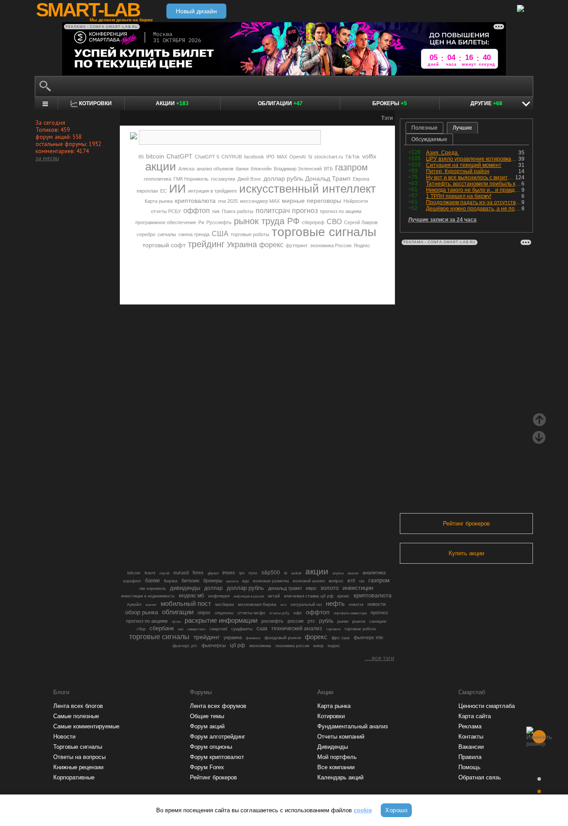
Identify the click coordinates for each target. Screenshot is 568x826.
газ (361, 581)
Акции (172, 103)
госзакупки (223, 179)
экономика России (330, 245)
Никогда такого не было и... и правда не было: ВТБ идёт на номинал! (473, 190)
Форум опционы (211, 746)
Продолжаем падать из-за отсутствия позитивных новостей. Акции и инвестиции (473, 202)
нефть (335, 603)
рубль (326, 621)
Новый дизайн (196, 11)
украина (233, 637)
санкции (378, 621)
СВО (334, 221)
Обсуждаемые (429, 139)
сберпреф (313, 222)
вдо (245, 581)
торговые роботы (250, 234)
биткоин (190, 580)
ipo (242, 573)
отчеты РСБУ (166, 211)
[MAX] (242, 273)
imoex (228, 572)
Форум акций (207, 726)
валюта (232, 581)
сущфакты (241, 628)
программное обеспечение (165, 222)
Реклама (469, 726)
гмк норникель (152, 588)
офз (297, 612)
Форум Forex (207, 767)
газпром (351, 167)
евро (311, 588)
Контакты (470, 736)
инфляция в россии (248, 596)
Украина (242, 244)
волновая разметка (271, 581)
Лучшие (462, 128)
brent (150, 572)
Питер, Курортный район (457, 171)
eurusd (181, 572)
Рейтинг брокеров (466, 523)
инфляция (218, 595)
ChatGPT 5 (207, 156)
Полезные (424, 128)
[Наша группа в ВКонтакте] (272, 273)
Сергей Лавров (361, 222)
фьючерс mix (368, 637)
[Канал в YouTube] (303, 273)
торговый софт (163, 245)
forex (198, 572)
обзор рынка (141, 612)
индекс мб (191, 595)
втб (351, 580)
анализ (353, 573)
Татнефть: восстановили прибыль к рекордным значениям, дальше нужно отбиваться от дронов (473, 184)
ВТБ (328, 168)
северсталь (196, 629)
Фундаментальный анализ (352, 726)
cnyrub (164, 573)
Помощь (469, 767)
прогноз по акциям (341, 211)
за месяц (47, 158)
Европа (361, 179)
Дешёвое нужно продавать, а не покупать (473, 209)
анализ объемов (215, 168)
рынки (342, 621)
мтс (283, 604)
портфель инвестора (350, 613)
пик (216, 211)
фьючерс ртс (185, 646)
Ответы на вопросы (79, 757)
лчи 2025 (228, 201)
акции (160, 166)
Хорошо (396, 810)
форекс (271, 245)
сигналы (167, 234)
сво (180, 629)
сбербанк (162, 628)
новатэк (356, 604)
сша (261, 628)
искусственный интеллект (307, 188)
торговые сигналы (324, 232)
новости (376, 604)
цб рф (237, 645)
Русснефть (219, 222)
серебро (146, 234)
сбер (141, 629)
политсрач (273, 210)
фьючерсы (213, 645)
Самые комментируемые (86, 726)
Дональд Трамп (328, 178)
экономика (260, 645)
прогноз (305, 210)
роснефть (272, 621)
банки (242, 168)
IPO (270, 156)
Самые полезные (76, 716)
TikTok (352, 156)
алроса (337, 573)
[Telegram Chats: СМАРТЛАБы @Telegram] (212, 273)
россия (296, 621)
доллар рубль (283, 178)
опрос (204, 612)
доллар (213, 588)
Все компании (336, 767)
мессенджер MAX (260, 201)
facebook (254, 156)
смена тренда (193, 234)
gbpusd (213, 573)
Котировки (331, 716)
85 (141, 156)
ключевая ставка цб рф (308, 595)
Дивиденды (332, 746)
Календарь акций (340, 777)
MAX (282, 156)
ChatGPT (179, 156)
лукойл (134, 604)
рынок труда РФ (267, 221)
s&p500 (270, 572)
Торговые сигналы (77, 746)
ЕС (163, 191)
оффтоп (196, 210)
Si (310, 156)
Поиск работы (237, 211)
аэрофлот (132, 581)
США (220, 233)
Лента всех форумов (218, 706)
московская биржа (257, 604)
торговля (333, 629)
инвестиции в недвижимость (148, 596)
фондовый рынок (282, 637)
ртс (311, 621)
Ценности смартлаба (486, 706)
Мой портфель (337, 757)
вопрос (336, 580)
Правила (469, 757)
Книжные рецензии (78, 767)
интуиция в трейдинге (212, 191)
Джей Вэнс (249, 179)
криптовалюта (195, 200)
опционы (224, 612)
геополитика (157, 179)
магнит (151, 605)
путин (176, 621)
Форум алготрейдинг (217, 736)
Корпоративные (74, 777)
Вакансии (471, 746)
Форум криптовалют (217, 757)
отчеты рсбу (279, 613)
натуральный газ (306, 604)
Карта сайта (474, 716)
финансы (253, 638)
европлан (147, 191)
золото (329, 588)
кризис (343, 596)
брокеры (212, 580)
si (285, 572)
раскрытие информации (221, 620)
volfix (369, 156)
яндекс (333, 646)
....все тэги (379, 658)
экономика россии (292, 646)
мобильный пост (186, 603)
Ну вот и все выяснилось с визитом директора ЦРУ (470, 177)
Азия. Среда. (442, 153)
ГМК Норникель (191, 179)
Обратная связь (479, 777)
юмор (318, 646)
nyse (252, 573)
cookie (363, 810)
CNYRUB (231, 156)
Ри (201, 222)
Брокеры (389, 103)
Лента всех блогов (78, 706)
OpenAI (297, 156)
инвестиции (358, 588)
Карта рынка (159, 201)
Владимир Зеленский (298, 168)
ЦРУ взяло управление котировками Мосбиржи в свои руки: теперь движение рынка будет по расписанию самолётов (472, 159)
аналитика (374, 572)
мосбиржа (224, 604)
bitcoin (155, 156)
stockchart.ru (328, 156)
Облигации (280, 103)
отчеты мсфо (251, 612)
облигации (177, 612)
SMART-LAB (88, 10)
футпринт (297, 245)
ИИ (177, 188)
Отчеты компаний (340, 736)
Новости (64, 736)
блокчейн (261, 168)
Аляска (186, 168)
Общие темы (207, 716)
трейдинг (206, 244)
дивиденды (185, 588)
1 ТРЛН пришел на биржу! (458, 196)
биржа (171, 580)
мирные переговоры (311, 200)
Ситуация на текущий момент (463, 165)
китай (274, 595)
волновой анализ (309, 581)
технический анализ (296, 628)
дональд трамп (285, 588)
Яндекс (362, 245)
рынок (358, 621)
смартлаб (218, 629)
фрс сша (340, 637)
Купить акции (466, 553)
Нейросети (355, 201)
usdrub (296, 573)
